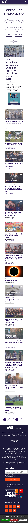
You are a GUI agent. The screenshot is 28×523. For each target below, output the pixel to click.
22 (20, 419)
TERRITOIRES (18, 456)
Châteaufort (9, 23)
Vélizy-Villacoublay (18, 37)
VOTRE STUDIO (21, 458)
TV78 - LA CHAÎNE (8, 458)
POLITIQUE (21, 451)
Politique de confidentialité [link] (14, 521)
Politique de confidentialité (18, 462)
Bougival (18, 20)
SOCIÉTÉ (14, 453)
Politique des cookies (14, 463)
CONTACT (14, 459)
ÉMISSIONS (9, 456)
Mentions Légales (7, 462)
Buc (22, 20)
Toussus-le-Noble (9, 37)
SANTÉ (7, 453)
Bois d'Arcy (11, 20)
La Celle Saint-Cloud (18, 27)
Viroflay (16, 41)
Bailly (6, 20)
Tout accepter (5, 519)
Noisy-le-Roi (20, 30)
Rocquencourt (9, 34)
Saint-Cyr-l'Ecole (18, 34)
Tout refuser (14, 519)
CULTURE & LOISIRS (18, 448)
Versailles (11, 41)
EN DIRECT (7, 448)
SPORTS (20, 453)
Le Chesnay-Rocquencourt (10, 30)
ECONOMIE (9, 450)
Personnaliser (22, 519)
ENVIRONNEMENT (10, 451)
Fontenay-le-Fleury (18, 23)
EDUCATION (18, 450)
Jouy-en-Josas (9, 27)
